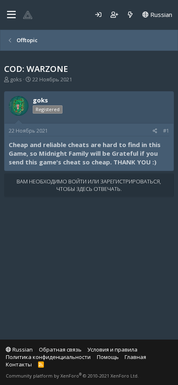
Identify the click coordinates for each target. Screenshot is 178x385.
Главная (135, 357)
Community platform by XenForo (72, 376)
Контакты (19, 364)
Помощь (108, 357)
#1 (166, 130)
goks (16, 79)
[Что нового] (130, 14)
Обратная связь (60, 349)
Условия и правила (112, 349)
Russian (160, 14)
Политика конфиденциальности (48, 357)
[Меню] (11, 15)
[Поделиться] (155, 131)
